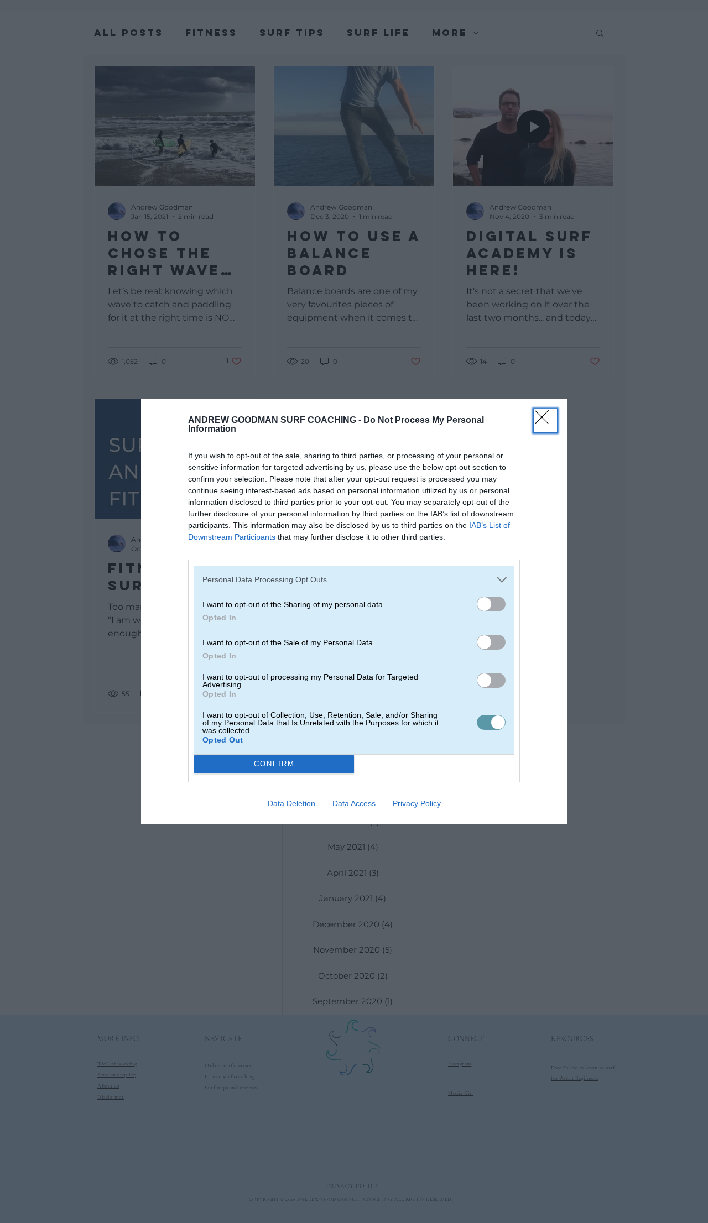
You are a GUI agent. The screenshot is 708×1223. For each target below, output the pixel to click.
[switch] (491, 604)
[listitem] (354, 580)
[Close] (545, 420)
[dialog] (354, 611)
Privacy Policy (417, 803)
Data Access (354, 803)
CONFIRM (274, 764)
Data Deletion (291, 803)
